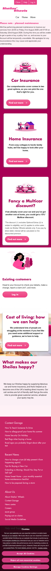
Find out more (16, 102)
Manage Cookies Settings (25, 567)
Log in (15, 294)
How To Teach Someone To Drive (19, 428)
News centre (10, 504)
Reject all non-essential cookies (25, 560)
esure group (10, 512)
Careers (8, 508)
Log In (32, 2)
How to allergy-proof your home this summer (23, 431)
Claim (18, 2)
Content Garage (12, 500)
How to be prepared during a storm (20, 483)
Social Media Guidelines (15, 519)
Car (17, 17)
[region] (25, 548)
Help (25, 2)
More (32, 17)
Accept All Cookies (25, 553)
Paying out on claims (14, 515)
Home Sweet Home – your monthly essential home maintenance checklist (23, 478)
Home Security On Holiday (16, 435)
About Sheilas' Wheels (14, 497)
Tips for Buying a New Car (16, 466)
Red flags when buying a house (18, 439)
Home (25, 17)
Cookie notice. (43, 548)
